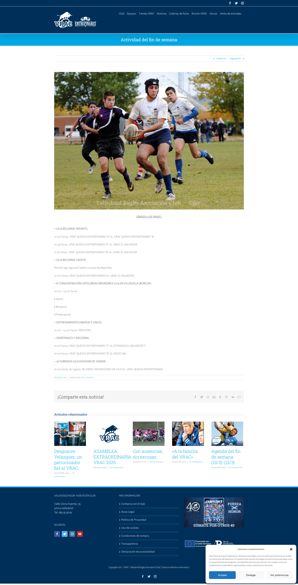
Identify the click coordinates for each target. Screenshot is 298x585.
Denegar (251, 575)
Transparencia (129, 543)
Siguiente (235, 58)
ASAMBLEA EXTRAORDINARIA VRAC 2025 (112, 456)
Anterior (221, 58)
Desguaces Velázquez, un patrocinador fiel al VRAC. (68, 459)
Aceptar (222, 575)
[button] (291, 549)
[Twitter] (65, 534)
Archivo (90, 377)
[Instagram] (72, 534)
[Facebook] (57, 534)
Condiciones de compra (135, 535)
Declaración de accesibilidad (138, 551)
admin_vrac (62, 377)
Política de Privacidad (133, 519)
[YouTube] (80, 534)
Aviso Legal (127, 511)
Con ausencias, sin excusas (148, 454)
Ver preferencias (279, 575)
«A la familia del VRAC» (185, 454)
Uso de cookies (130, 527)
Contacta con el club (133, 503)
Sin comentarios (116, 467)
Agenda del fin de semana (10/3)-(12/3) (226, 456)
